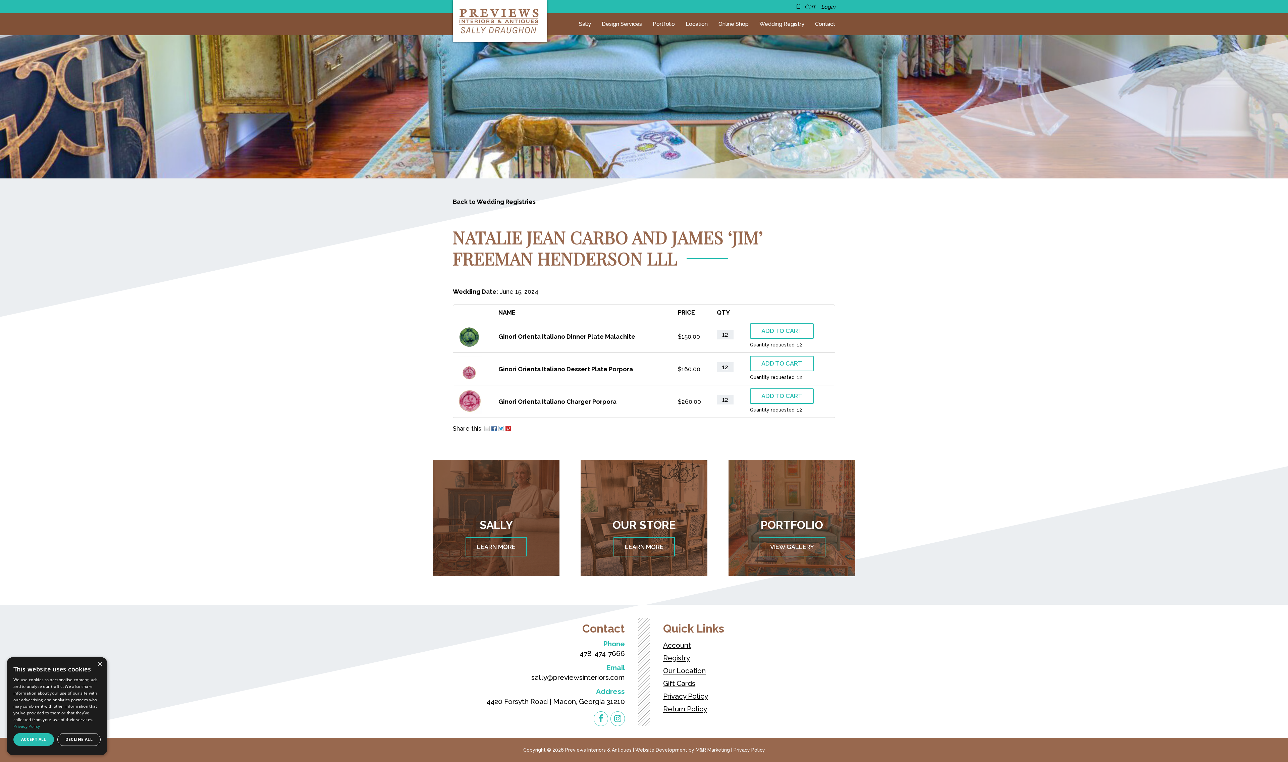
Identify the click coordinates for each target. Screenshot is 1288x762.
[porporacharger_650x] (469, 409)
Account (677, 645)
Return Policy (685, 709)
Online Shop (733, 24)
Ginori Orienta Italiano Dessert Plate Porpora (565, 369)
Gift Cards (679, 683)
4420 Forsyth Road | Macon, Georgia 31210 (555, 701)
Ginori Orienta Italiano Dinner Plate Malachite (566, 336)
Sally (585, 24)
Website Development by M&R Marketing (682, 750)
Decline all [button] (79, 739)
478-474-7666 (602, 653)
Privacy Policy (685, 696)
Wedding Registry (781, 24)
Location (697, 24)
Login (828, 7)
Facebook (494, 428)
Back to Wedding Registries (494, 201)
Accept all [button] (33, 739)
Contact (825, 24)
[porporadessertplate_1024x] (469, 377)
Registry (676, 658)
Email (487, 428)
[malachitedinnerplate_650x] (469, 344)
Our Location (684, 670)
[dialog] (57, 706)
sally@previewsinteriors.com (578, 677)
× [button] (99, 664)
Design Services (622, 24)
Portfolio (664, 24)
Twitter (501, 428)
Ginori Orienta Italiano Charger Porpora (557, 401)
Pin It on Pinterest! (508, 428)
